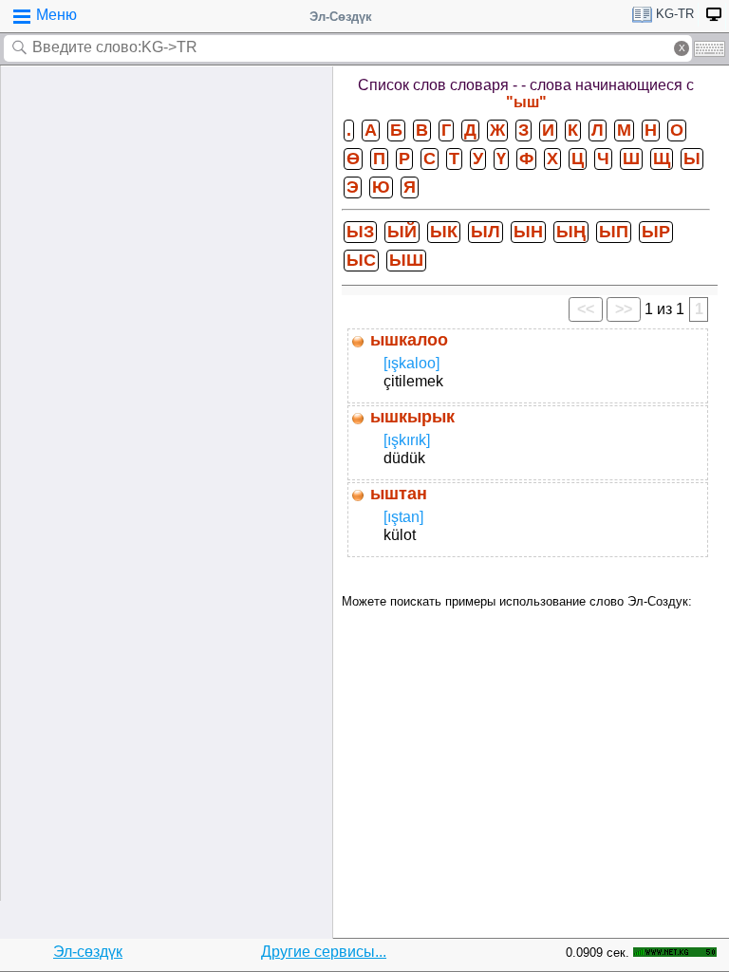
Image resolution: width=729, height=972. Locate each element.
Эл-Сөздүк (340, 16)
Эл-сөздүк (87, 952)
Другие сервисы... (323, 952)
